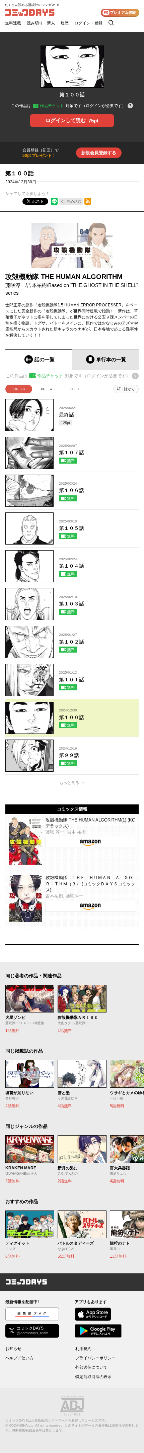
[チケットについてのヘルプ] (130, 106)
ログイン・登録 (88, 23)
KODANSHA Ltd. (21, 1425)
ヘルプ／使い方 (19, 1358)
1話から (128, 389)
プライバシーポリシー (95, 1358)
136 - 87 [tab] (18, 389)
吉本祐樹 (37, 285)
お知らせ (13, 1348)
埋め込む (74, 201)
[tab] (38, 359)
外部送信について (91, 1367)
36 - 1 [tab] (75, 389)
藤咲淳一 (15, 285)
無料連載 (13, 23)
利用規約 (83, 1348)
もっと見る (69, 782)
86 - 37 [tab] (47, 389)
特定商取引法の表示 (93, 1376)
